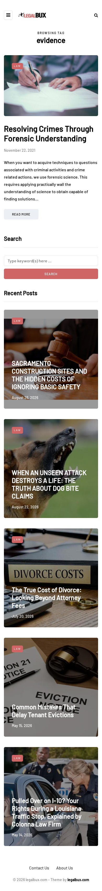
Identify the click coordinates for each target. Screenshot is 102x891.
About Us (64, 867)
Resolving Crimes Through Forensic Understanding (48, 133)
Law (17, 65)
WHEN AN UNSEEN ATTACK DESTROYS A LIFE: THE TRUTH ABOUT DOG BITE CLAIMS (49, 484)
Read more (21, 214)
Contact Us (39, 867)
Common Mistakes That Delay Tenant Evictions (44, 710)
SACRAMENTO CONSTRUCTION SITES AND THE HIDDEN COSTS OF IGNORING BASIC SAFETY (49, 374)
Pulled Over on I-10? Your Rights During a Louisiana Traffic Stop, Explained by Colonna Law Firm (46, 812)
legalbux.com (78, 879)
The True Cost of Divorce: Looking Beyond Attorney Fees (47, 597)
